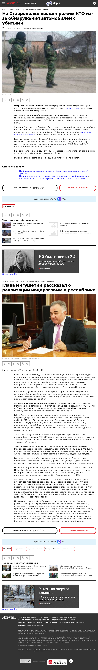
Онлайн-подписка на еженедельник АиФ (33, 620)
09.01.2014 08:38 (8, 10)
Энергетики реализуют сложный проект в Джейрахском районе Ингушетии (28, 575)
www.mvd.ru (7, 94)
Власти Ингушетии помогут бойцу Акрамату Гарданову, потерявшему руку (29, 567)
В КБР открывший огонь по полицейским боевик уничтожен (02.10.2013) (28, 239)
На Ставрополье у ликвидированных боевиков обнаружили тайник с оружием (75, 232)
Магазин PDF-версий (68, 617)
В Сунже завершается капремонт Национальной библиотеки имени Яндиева (76, 567)
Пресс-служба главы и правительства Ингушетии (21, 358)
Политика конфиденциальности (72, 623)
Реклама (54, 617)
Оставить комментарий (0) (78, 188)
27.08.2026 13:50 (8, 281)
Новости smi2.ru (10, 274)
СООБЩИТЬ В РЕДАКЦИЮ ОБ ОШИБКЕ (31, 625)
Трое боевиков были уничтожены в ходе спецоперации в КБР (28, 224)
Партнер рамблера (39, 661)
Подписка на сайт (59, 620)
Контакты (72, 620)
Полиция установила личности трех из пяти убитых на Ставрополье (53, 176)
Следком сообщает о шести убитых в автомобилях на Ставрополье (52, 178)
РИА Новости (73, 108)
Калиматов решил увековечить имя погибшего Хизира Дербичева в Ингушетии (76, 575)
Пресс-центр (43, 617)
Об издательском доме (27, 617)
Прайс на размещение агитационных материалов (37, 623)
